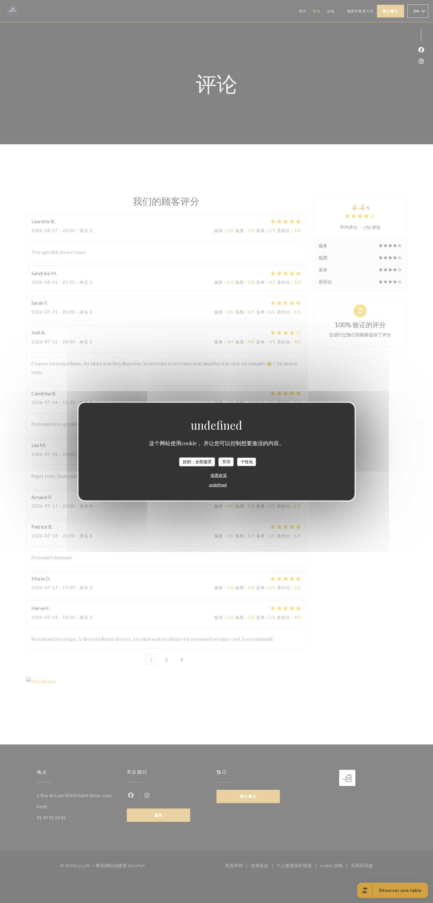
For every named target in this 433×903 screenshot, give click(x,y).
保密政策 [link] (218, 475)
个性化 (247, 461)
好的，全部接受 (197, 461)
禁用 (226, 461)
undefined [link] (218, 484)
